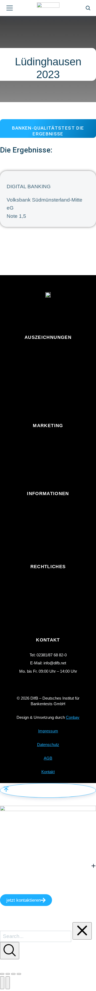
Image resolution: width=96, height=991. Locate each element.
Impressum (48, 731)
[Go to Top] (48, 790)
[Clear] (82, 931)
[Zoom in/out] (19, 974)
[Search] (9, 950)
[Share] (8, 974)
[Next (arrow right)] (8, 982)
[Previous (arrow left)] (2, 982)
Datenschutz (48, 744)
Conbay (72, 717)
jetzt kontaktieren (23, 900)
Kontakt (48, 771)
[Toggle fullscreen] (13, 974)
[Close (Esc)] (2, 974)
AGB (48, 758)
